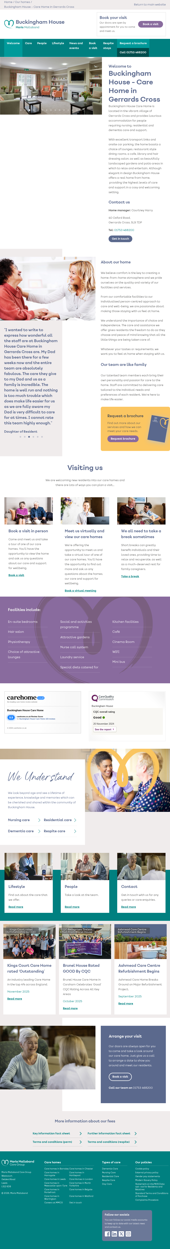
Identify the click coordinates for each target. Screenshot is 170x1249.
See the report (103, 729)
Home (8, 2)
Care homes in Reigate (80, 1190)
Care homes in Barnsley (56, 1169)
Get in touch (120, 239)
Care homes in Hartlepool (76, 1174)
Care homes (52, 1162)
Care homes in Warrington (51, 1197)
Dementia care (21, 831)
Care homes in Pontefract (51, 1191)
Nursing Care (109, 1173)
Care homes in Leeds (55, 1179)
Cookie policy (142, 1169)
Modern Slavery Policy (146, 1180)
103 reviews (50, 719)
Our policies (143, 1162)
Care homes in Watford (81, 1196)
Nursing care (19, 820)
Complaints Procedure (146, 1200)
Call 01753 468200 (133, 52)
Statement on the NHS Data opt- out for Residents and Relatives (150, 1187)
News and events (76, 45)
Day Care (107, 1184)
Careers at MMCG (53, 1203)
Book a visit (151, 24)
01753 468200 (124, 230)
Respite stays (108, 45)
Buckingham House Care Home (25, 710)
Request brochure (123, 438)
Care (28, 43)
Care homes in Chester (81, 1169)
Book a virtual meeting (80, 590)
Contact (129, 887)
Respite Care (108, 1180)
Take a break (130, 576)
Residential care (58, 820)
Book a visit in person (28, 531)
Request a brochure (133, 43)
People (42, 43)
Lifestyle (58, 43)
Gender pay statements (147, 1177)
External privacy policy (146, 1173)
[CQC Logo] (103, 701)
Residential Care (110, 1177)
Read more (15, 907)
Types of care (111, 1162)
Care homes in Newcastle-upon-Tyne (55, 1184)
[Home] (17, 1161)
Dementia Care (110, 1169)
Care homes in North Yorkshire (80, 1184)
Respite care (54, 831)
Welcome (13, 43)
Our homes (22, 2)
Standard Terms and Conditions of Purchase (151, 1195)
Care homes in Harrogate (51, 1174)
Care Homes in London (81, 1179)
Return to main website (150, 4)
